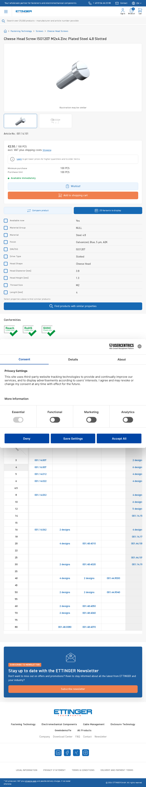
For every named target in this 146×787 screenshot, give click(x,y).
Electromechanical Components (59, 724)
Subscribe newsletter (73, 689)
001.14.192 (138, 564)
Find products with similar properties (76, 306)
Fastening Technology (23, 724)
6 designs (138, 467)
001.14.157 (138, 516)
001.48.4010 (89, 543)
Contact (87, 736)
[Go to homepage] (24, 12)
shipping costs (30, 781)
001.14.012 (40, 474)
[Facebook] (67, 752)
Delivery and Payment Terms (117, 770)
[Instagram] (85, 752)
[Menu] (6, 11)
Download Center (62, 736)
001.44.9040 (113, 592)
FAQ (77, 736)
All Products (84, 730)
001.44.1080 (137, 543)
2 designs (138, 460)
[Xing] (76, 752)
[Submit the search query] (3, 21)
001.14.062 (40, 529)
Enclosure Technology (123, 724)
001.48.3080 (64, 627)
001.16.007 (40, 467)
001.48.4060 (89, 613)
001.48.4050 (89, 606)
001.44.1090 (137, 557)
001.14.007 (40, 460)
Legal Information (26, 770)
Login (19, 159)
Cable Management (94, 724)
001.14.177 (138, 536)
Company (44, 736)
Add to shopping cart (75, 195)
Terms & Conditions (83, 770)
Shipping (47, 150)
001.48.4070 (89, 627)
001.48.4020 (89, 564)
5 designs (138, 509)
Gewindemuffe (63, 730)
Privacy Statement (54, 770)
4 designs (138, 474)
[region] (73, 85)
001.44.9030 (113, 578)
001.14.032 (40, 495)
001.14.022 (40, 481)
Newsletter (101, 736)
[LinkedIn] (58, 752)
